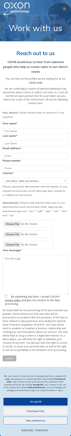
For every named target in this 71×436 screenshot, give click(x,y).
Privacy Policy (41, 430)
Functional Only (35, 411)
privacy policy (13, 300)
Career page (35, 82)
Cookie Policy (27, 430)
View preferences (35, 420)
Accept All (35, 401)
